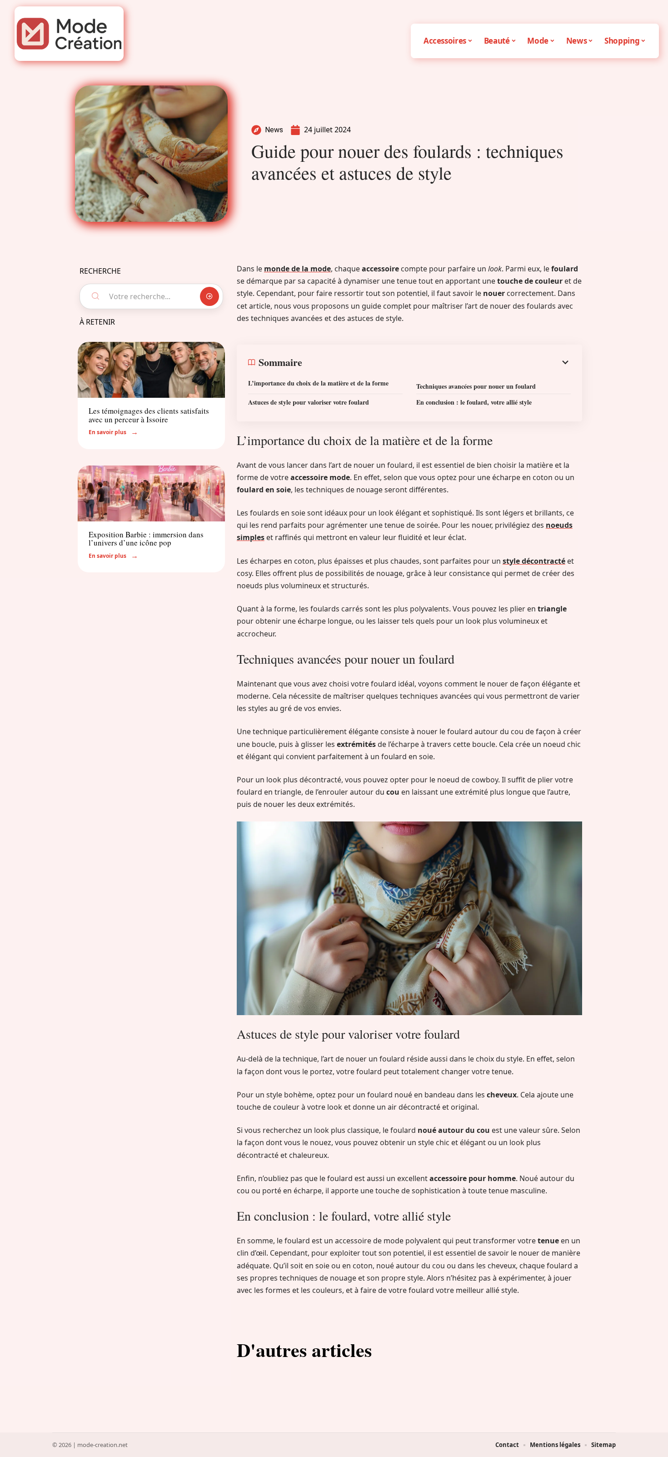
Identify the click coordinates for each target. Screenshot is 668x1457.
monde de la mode (297, 269)
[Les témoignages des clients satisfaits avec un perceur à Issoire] (151, 370)
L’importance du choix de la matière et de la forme (318, 383)
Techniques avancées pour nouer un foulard (476, 386)
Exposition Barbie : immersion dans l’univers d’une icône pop (146, 538)
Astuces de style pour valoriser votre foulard (308, 402)
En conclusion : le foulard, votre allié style (474, 402)
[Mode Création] (69, 33)
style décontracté (534, 561)
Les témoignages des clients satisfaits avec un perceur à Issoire (149, 415)
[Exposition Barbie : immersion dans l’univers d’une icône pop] (151, 493)
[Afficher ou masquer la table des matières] (436, 362)
